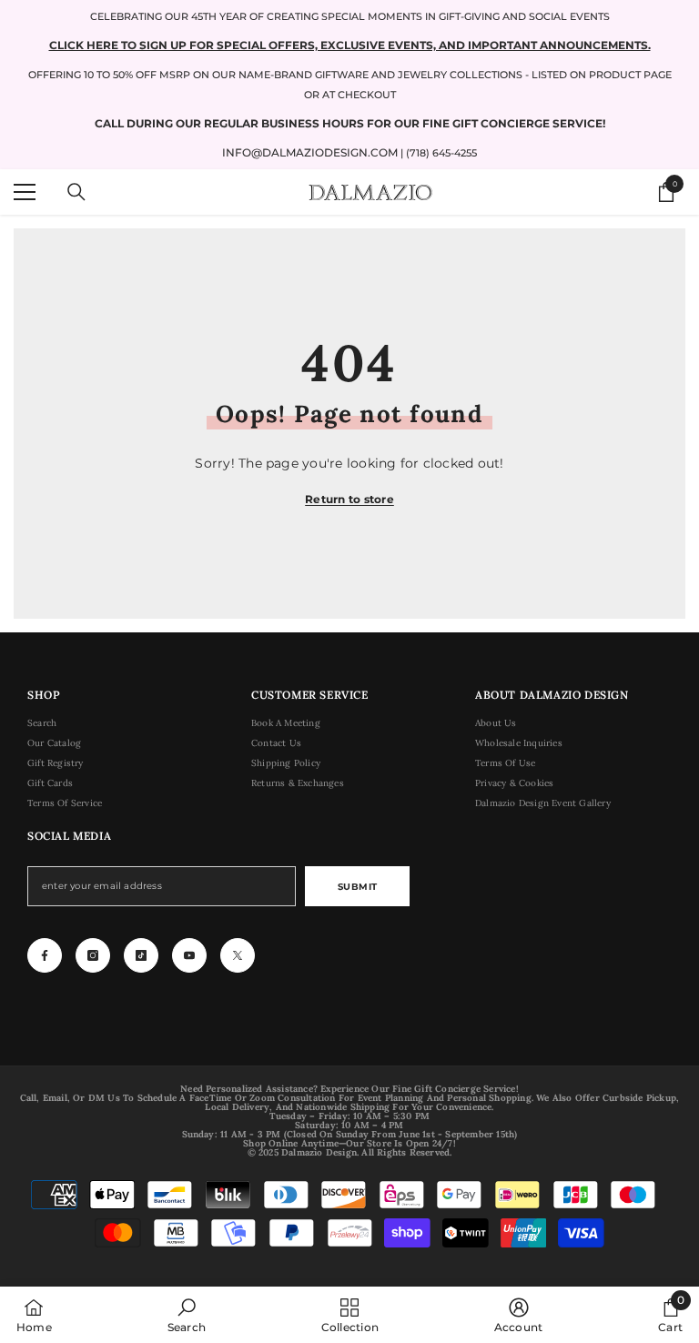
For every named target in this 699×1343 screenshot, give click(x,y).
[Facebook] (44, 955)
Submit (358, 887)
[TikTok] (141, 955)
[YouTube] (189, 955)
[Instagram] (93, 955)
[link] (187, 1314)
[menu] (24, 192)
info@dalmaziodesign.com (310, 152)
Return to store (349, 499)
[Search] (76, 192)
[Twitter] (237, 955)
